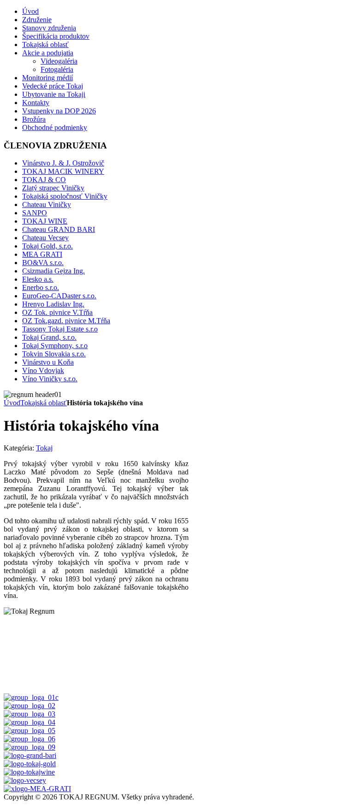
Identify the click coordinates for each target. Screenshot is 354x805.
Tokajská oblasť (43, 403)
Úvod (12, 403)
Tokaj (44, 448)
